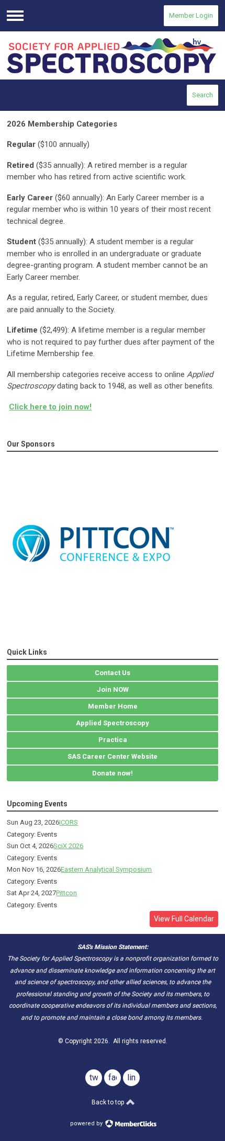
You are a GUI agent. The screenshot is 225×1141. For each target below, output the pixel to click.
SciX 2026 (68, 846)
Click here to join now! (50, 407)
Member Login (191, 15)
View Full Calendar (184, 919)
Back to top (109, 1102)
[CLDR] (112, 55)
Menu (15, 15)
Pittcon (66, 893)
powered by (87, 1123)
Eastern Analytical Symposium (106, 869)
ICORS (68, 822)
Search (202, 95)
